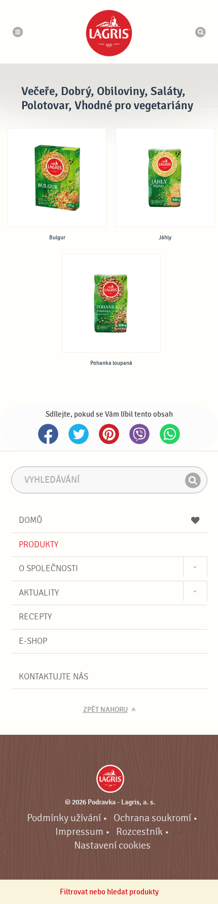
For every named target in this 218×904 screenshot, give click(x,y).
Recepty (35, 616)
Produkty (38, 544)
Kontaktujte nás (53, 676)
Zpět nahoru (105, 710)
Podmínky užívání (64, 818)
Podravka (109, 33)
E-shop (33, 641)
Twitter (78, 434)
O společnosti (48, 568)
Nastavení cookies (112, 845)
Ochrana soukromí (152, 818)
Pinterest (109, 434)
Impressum (79, 831)
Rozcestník (139, 831)
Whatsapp (170, 434)
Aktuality (39, 593)
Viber (139, 434)
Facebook (48, 434)
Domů (30, 520)
